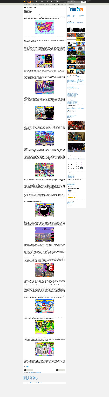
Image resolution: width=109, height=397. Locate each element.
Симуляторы (75, 17)
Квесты (68, 17)
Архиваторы (79, 81)
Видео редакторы (70, 80)
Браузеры (69, 76)
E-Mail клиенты (80, 76)
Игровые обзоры (34, 4)
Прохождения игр (27, 4)
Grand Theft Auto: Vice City (72, 115)
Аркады (68, 15)
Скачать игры (43, 1)
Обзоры (32, 372)
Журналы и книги (70, 202)
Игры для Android (70, 180)
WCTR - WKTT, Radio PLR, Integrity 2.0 (30, 379)
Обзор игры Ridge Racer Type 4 (28, 376)
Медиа (48, 1)
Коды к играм (48, 4)
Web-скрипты (69, 204)
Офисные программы (81, 82)
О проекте (58, 1)
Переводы (53, 4)
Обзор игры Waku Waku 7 (36, 382)
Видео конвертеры (70, 79)
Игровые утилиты (71, 4)
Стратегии (69, 16)
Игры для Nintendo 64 (71, 183)
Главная (37, 1)
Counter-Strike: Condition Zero (72, 114)
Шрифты (69, 203)
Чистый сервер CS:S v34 (71, 107)
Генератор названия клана (61, 4)
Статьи (52, 1)
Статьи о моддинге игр (71, 25)
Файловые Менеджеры (71, 81)
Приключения (81, 15)
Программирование (80, 23)
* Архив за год (70, 174)
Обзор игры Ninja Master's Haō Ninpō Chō (30, 378)
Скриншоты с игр (41, 4)
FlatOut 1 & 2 (69, 117)
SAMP (79, 107)
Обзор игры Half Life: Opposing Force (29, 377)
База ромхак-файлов (71, 184)
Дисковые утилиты (80, 80)
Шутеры (80, 17)
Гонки (80, 16)
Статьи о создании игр (71, 23)
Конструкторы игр (70, 22)
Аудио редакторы (80, 79)
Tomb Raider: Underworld (71, 111)
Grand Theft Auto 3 (70, 116)
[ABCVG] (28, 2)
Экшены (74, 15)
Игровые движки (80, 22)
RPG (73, 16)
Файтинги (69, 19)
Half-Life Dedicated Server (72, 108)
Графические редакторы (71, 82)
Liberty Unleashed (81, 108)
